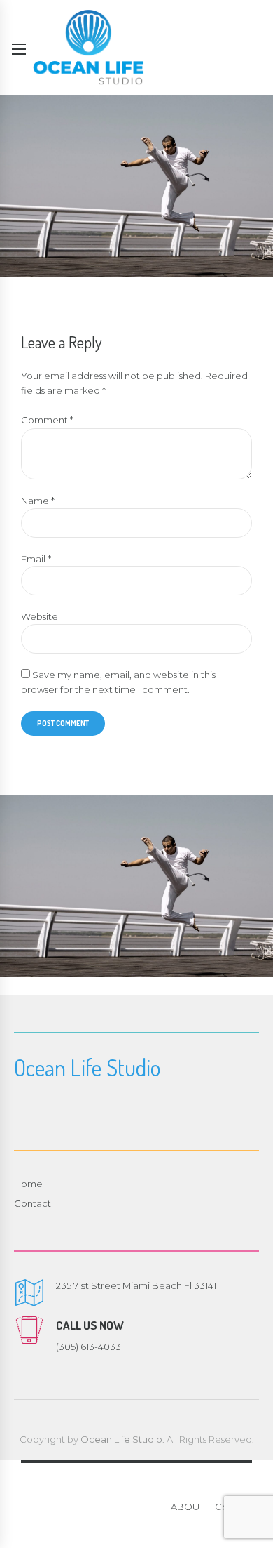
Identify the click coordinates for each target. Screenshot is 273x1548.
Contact (32, 1203)
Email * (36, 558)
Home (28, 1183)
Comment (47, 419)
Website (39, 616)
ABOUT (187, 1506)
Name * (38, 500)
